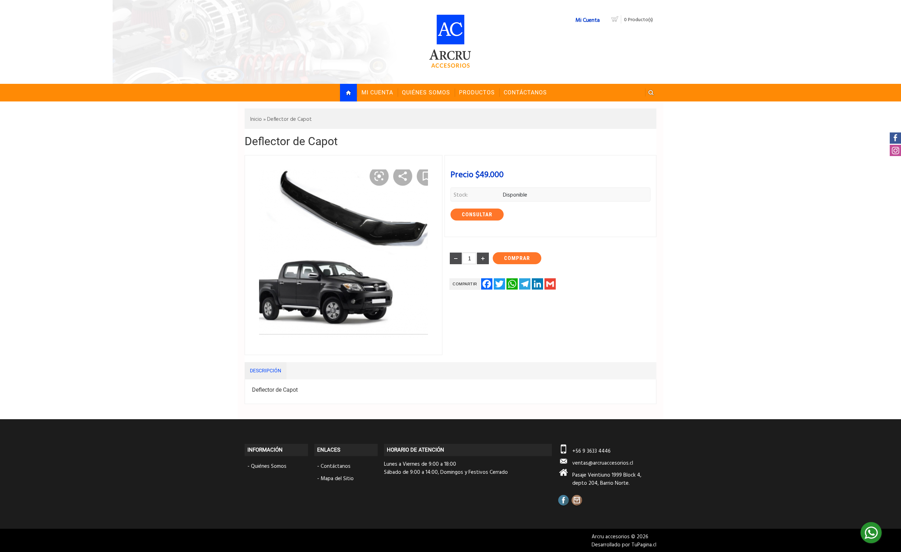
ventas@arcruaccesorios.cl (602, 462)
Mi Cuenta (377, 92)
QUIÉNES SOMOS (426, 92)
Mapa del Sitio (337, 478)
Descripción (265, 370)
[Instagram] (577, 500)
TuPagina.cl (643, 544)
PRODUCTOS (477, 92)
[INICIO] (348, 92)
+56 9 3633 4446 (591, 450)
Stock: (461, 194)
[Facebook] (563, 500)
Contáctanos (336, 466)
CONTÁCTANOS (525, 92)
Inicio (256, 119)
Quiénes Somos (268, 466)
